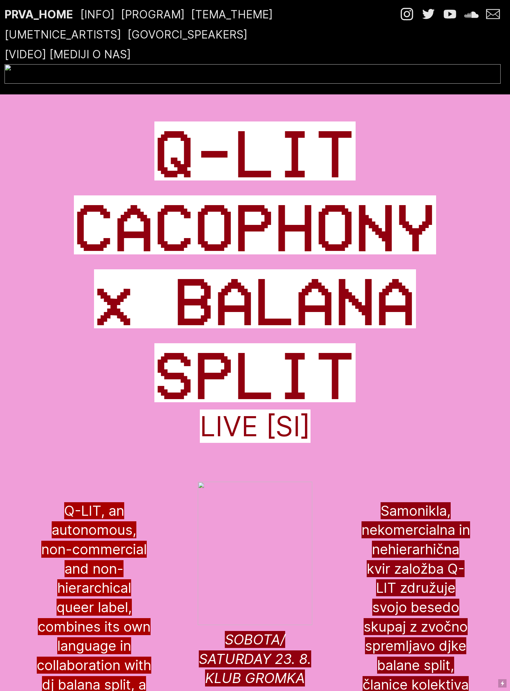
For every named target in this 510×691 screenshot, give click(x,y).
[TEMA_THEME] (232, 14)
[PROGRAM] (153, 14)
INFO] (99, 14)
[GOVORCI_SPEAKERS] (188, 34)
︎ (473, 14)
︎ (428, 14)
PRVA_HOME (39, 14)
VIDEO (25, 54)
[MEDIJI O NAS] (90, 54)
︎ (408, 14)
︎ (450, 14)
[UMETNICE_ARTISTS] (63, 34)
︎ (493, 14)
